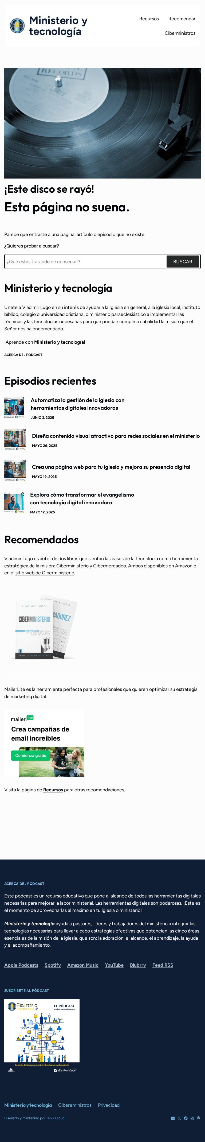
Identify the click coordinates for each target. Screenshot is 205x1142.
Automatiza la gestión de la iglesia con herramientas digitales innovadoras (77, 404)
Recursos (53, 789)
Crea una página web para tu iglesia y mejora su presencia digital (111, 466)
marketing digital (28, 696)
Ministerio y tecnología (58, 26)
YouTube (114, 965)
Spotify (53, 965)
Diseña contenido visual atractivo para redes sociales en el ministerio (116, 435)
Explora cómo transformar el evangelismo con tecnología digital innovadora (82, 498)
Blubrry (138, 965)
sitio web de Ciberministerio (44, 572)
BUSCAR (182, 261)
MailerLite (14, 689)
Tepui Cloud (55, 1118)
